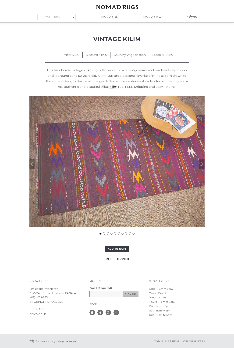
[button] (73, 17)
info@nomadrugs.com (46, 301)
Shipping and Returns (193, 341)
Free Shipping (117, 259)
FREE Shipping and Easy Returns (150, 87)
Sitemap (174, 341)
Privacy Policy (160, 341)
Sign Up (130, 294)
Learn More (38, 309)
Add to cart (117, 248)
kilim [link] (88, 70)
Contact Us (37, 314)
